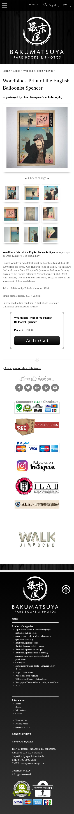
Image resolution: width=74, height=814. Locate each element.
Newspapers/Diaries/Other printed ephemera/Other (37, 682)
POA (17, 686)
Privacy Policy (21, 724)
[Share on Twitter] (28, 388)
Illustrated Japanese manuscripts (29, 649)
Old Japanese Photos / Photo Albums (31, 679)
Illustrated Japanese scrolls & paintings (31, 653)
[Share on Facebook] (19, 388)
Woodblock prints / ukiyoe (38, 70)
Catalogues (20, 663)
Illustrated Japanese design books (29, 646)
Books (16, 70)
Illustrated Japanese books (26, 643)
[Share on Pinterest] (45, 388)
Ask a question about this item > (22, 368)
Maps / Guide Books (24, 672)
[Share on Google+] (37, 388)
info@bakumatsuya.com (33, 763)
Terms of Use (21, 720)
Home (6, 70)
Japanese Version (22, 727)
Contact (18, 714)
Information (20, 710)
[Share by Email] (54, 388)
